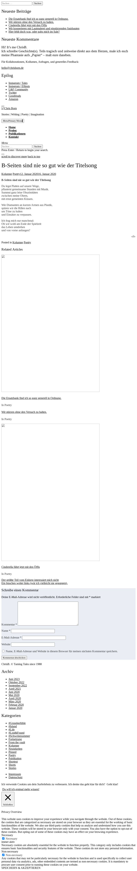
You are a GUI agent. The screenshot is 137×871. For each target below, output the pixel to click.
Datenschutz (15, 777)
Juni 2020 (14, 691)
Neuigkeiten (15, 748)
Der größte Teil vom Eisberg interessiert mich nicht (30, 579)
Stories (12, 768)
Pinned (12, 751)
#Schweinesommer (19, 735)
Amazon (13, 99)
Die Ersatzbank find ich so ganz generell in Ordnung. (38, 18)
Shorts (12, 764)
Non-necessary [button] (9, 851)
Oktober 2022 (16, 682)
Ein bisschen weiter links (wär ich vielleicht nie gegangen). (34, 583)
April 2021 (15, 688)
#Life (12, 729)
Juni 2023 (14, 679)
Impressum (15, 774)
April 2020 (15, 698)
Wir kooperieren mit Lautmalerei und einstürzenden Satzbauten (44, 28)
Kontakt (14, 136)
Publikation (15, 758)
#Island (13, 726)
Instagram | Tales (18, 83)
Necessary (11, 838)
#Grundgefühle (17, 723)
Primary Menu (12, 120)
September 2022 (18, 685)
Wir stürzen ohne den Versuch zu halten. (31, 22)
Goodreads (15, 95)
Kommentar (9, 624)
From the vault (17, 742)
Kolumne (6, 173)
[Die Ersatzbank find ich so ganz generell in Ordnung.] (50, 390)
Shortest (13, 761)
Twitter (13, 92)
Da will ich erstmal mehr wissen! (20, 789)
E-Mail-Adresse (11, 637)
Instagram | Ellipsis (19, 86)
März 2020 (15, 701)
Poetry (16, 173)
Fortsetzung (15, 739)
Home (12, 127)
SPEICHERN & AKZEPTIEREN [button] (20, 867)
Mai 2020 (14, 695)
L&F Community (18, 89)
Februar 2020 (16, 704)
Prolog (13, 130)
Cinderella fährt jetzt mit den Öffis (28, 25)
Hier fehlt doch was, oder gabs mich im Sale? (34, 31)
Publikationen (17, 133)
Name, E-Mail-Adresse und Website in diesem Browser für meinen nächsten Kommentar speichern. (62, 651)
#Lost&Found (16, 732)
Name (5, 630)
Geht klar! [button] (112, 784)
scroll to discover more (14, 156)
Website (5, 644)
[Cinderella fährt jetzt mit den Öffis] (50, 559)
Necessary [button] (7, 835)
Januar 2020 (15, 707)
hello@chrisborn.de (12, 67)
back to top (34, 156)
